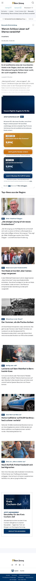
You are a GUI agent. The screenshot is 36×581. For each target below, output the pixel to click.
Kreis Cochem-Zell (20, 11)
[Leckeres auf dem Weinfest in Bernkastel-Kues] (18, 353)
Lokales (11, 11)
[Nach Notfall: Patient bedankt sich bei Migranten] (18, 449)
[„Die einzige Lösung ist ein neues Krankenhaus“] (18, 206)
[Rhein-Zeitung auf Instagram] (20, 565)
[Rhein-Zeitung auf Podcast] (23, 565)
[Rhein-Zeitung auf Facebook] (16, 565)
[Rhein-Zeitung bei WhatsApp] (12, 565)
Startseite (4, 11)
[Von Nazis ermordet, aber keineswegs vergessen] (18, 255)
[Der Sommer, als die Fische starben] (18, 307)
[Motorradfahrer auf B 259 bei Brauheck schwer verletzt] (18, 402)
